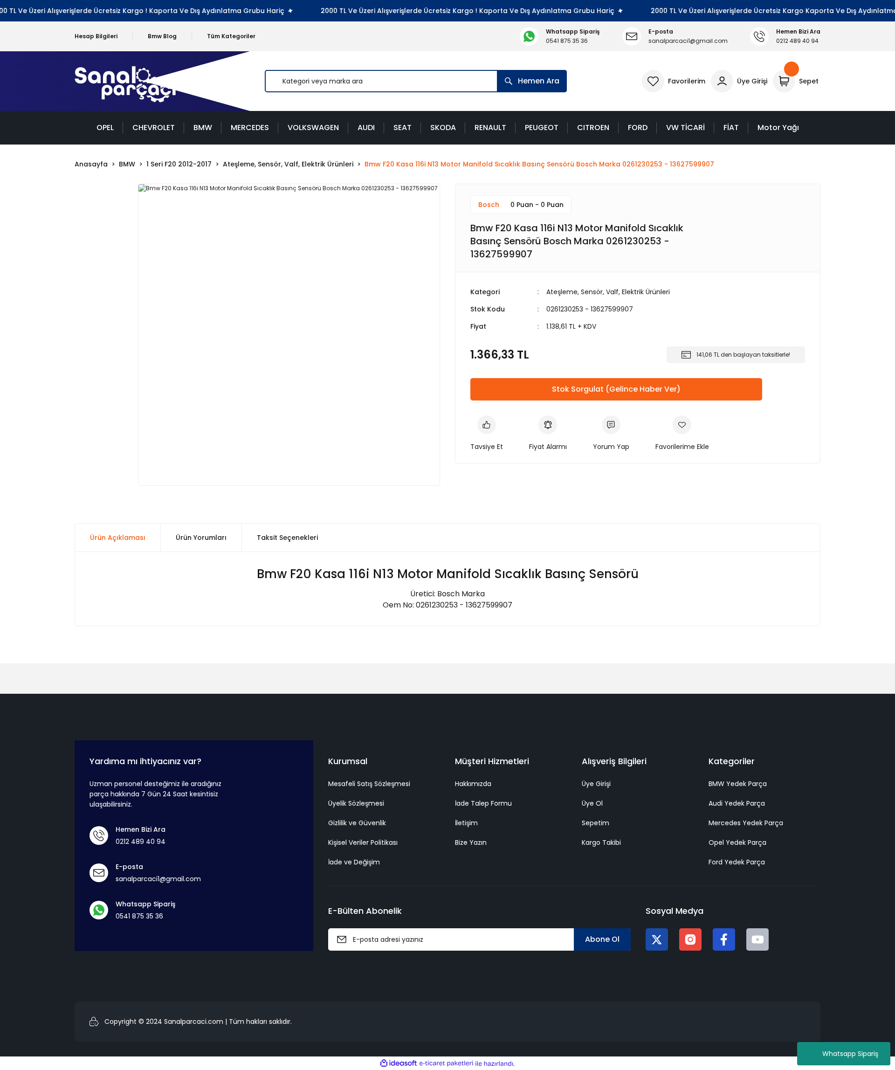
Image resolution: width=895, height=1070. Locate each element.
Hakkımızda (473, 783)
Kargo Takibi (601, 842)
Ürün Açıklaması (117, 537)
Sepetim (595, 823)
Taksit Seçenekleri (287, 537)
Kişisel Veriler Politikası (363, 842)
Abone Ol (602, 939)
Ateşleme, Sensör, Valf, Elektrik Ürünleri (608, 292)
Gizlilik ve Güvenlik (357, 823)
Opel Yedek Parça (737, 842)
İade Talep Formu (483, 803)
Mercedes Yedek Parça (746, 823)
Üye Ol (592, 803)
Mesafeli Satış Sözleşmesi (369, 783)
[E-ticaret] (446, 1063)
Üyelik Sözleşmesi (356, 803)
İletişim (466, 823)
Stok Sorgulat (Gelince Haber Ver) (616, 389)
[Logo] (125, 81)
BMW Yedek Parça (738, 783)
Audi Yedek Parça (737, 803)
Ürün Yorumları (201, 537)
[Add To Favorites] (682, 433)
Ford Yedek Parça (737, 862)
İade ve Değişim (354, 862)
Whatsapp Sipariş (850, 1053)
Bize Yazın (471, 842)
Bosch (488, 204)
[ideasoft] (398, 1063)
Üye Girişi (596, 783)
